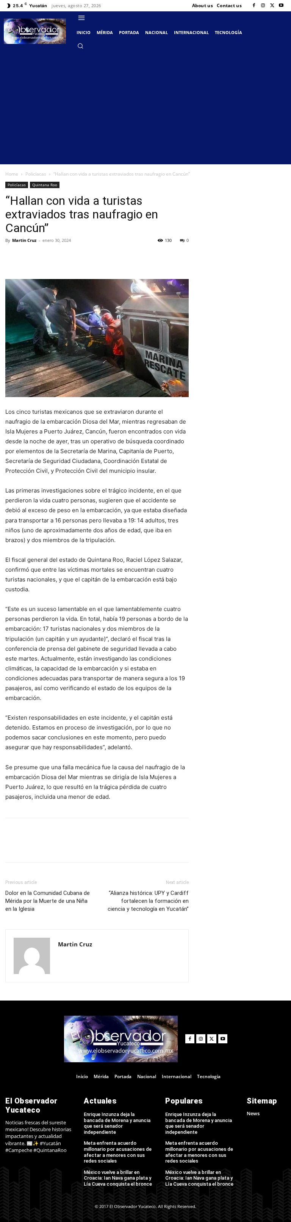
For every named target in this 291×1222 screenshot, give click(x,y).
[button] (80, 46)
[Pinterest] (82, 257)
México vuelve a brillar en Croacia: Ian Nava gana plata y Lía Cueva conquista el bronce (118, 1178)
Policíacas (35, 174)
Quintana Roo (44, 184)
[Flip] (12, 257)
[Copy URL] (30, 257)
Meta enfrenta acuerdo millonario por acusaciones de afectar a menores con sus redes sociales (118, 1152)
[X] (272, 5)
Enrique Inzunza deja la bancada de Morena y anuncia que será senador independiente (117, 1123)
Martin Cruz (24, 240)
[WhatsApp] (100, 257)
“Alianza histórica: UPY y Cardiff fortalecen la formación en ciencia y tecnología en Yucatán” (148, 901)
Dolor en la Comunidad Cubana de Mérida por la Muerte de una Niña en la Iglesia (47, 901)
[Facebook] (253, 5)
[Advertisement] (145, 108)
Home (11, 174)
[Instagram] (263, 5)
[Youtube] (281, 5)
